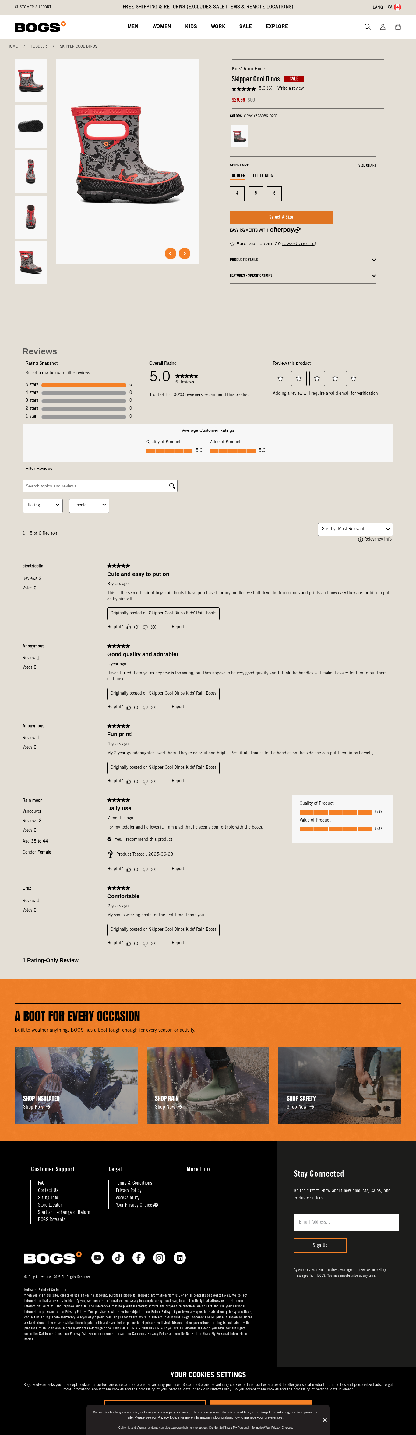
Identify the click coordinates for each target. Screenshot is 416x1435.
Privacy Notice (168, 1417)
